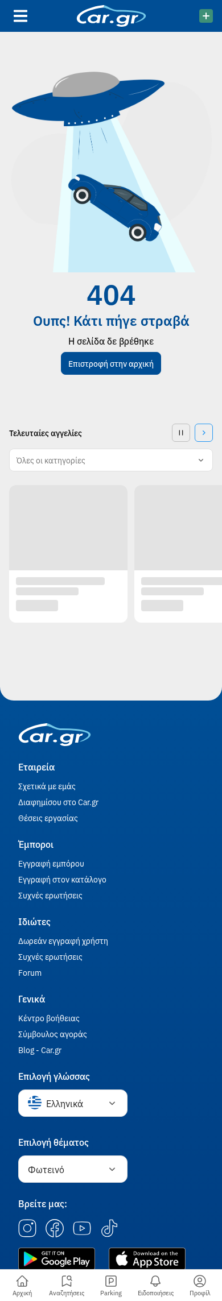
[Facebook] (55, 1228)
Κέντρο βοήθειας (49, 1018)
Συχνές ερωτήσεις (50, 895)
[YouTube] (82, 1228)
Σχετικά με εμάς (47, 786)
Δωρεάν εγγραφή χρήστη (63, 940)
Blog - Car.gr (39, 1049)
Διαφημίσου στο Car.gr (58, 801)
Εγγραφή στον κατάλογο (62, 879)
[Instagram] (27, 1228)
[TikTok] (109, 1228)
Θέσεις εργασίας (48, 817)
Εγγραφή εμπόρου (51, 863)
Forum (30, 972)
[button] (111, 363)
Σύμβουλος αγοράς (52, 1033)
